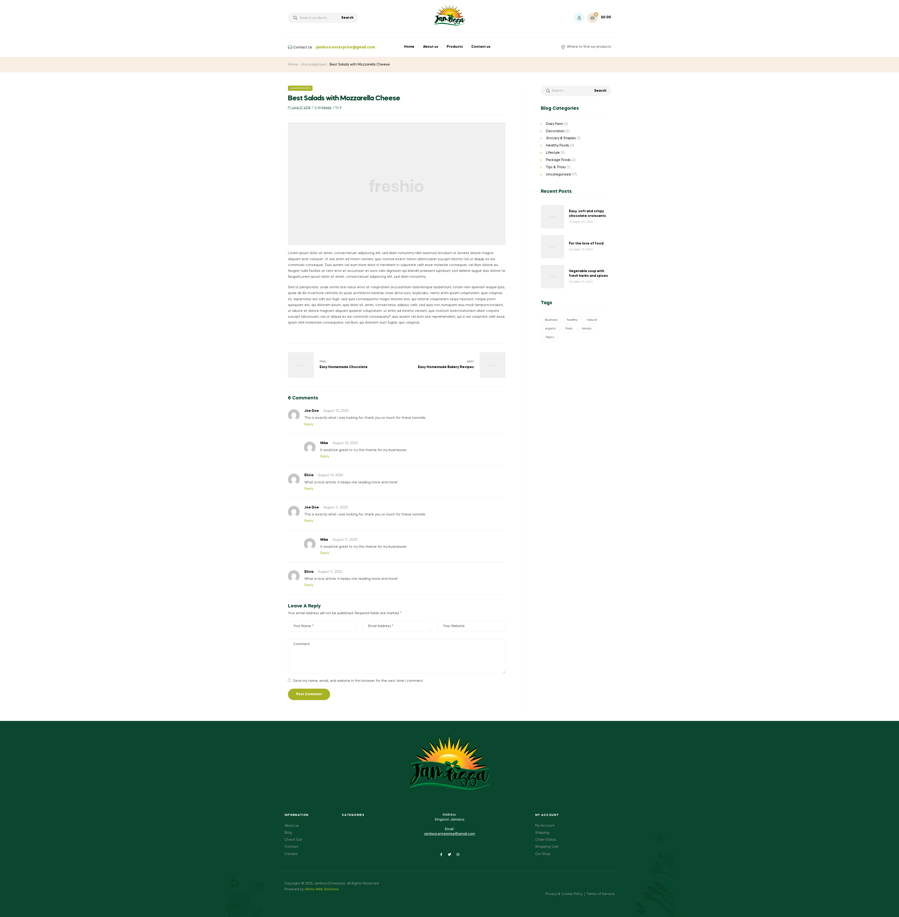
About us (430, 46)
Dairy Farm (554, 124)
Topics (549, 337)
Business (551, 320)
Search (347, 17)
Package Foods (558, 160)
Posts (568, 328)
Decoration (555, 131)
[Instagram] (458, 854)
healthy (572, 320)
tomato (586, 328)
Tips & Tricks (556, 167)
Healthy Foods (557, 145)
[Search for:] (576, 90)
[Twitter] (449, 854)
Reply (308, 424)
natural (592, 320)
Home (409, 46)
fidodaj (326, 107)
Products (455, 46)
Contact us (480, 46)
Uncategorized (313, 64)
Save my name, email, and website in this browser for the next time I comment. (358, 681)
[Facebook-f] (441, 854)
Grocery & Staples (561, 138)
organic (550, 328)
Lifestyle (553, 152)
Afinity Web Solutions (321, 889)
